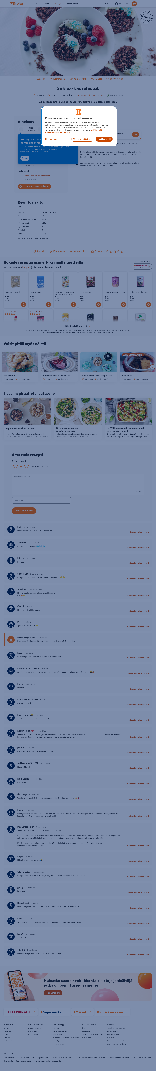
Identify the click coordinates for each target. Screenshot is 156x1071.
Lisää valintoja (51, 139)
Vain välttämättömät (82, 139)
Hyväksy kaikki (104, 139)
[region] (79, 126)
